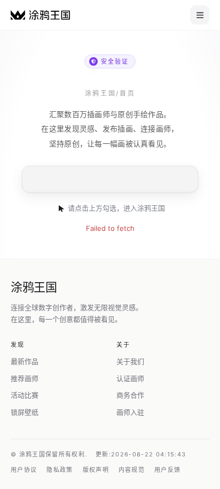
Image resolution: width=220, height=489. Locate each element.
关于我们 (130, 361)
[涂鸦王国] (40, 14)
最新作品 (24, 361)
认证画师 (130, 378)
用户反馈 (167, 470)
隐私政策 (59, 470)
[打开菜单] (199, 15)
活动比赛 (24, 395)
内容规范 (132, 470)
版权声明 (96, 470)
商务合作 (130, 395)
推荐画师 (24, 378)
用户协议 (24, 470)
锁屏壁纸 (24, 412)
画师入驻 (130, 412)
